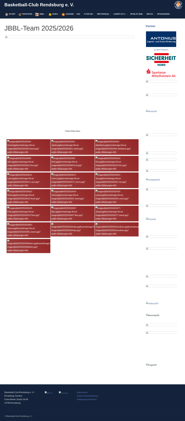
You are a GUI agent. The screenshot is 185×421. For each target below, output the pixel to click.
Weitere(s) (103, 14)
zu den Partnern (161, 50)
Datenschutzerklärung (87, 396)
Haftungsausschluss (87, 399)
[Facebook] (175, 14)
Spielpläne (136, 14)
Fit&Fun (88, 14)
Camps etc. (120, 14)
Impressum (82, 392)
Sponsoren (163, 14)
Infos (150, 14)
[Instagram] (179, 14)
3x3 (78, 14)
